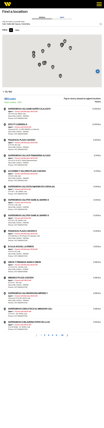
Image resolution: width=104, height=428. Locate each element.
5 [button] (56, 335)
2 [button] (44, 335)
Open (17, 30)
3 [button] (48, 335)
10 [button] (62, 335)
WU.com (10, 98)
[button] (67, 335)
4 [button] (52, 335)
